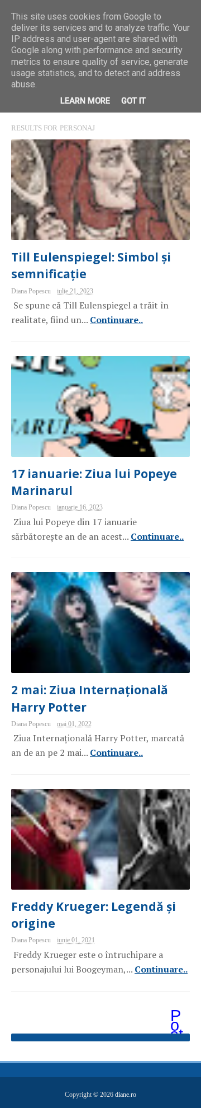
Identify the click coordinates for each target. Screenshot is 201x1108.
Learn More (85, 101)
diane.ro (125, 1094)
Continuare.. (116, 320)
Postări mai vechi (177, 1016)
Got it (133, 101)
